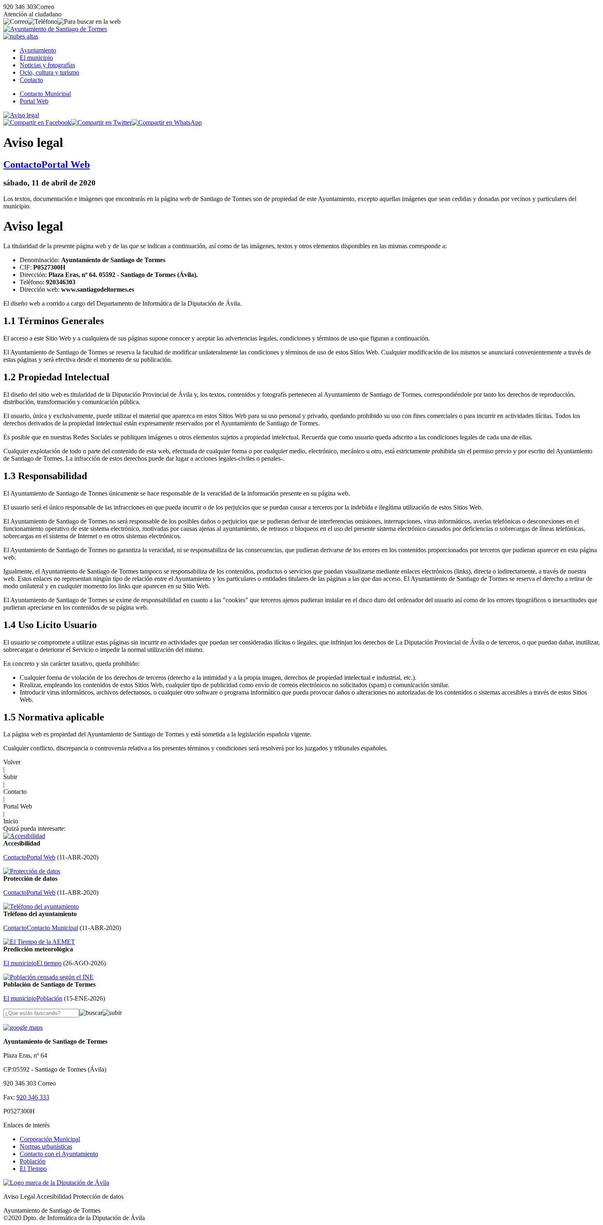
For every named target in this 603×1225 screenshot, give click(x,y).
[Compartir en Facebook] (37, 122)
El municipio (36, 57)
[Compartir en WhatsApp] (167, 122)
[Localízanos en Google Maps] (23, 1027)
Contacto (31, 79)
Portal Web (34, 101)
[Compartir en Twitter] (101, 122)
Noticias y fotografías (47, 65)
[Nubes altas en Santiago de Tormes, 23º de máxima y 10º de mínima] (20, 36)
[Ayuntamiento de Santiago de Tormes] (55, 28)
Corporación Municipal (50, 1139)
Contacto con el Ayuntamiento (59, 1153)
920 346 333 (32, 1097)
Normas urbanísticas (46, 1146)
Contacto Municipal (45, 93)
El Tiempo (33, 1168)
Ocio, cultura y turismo (49, 72)
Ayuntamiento (38, 50)
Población (33, 1161)
